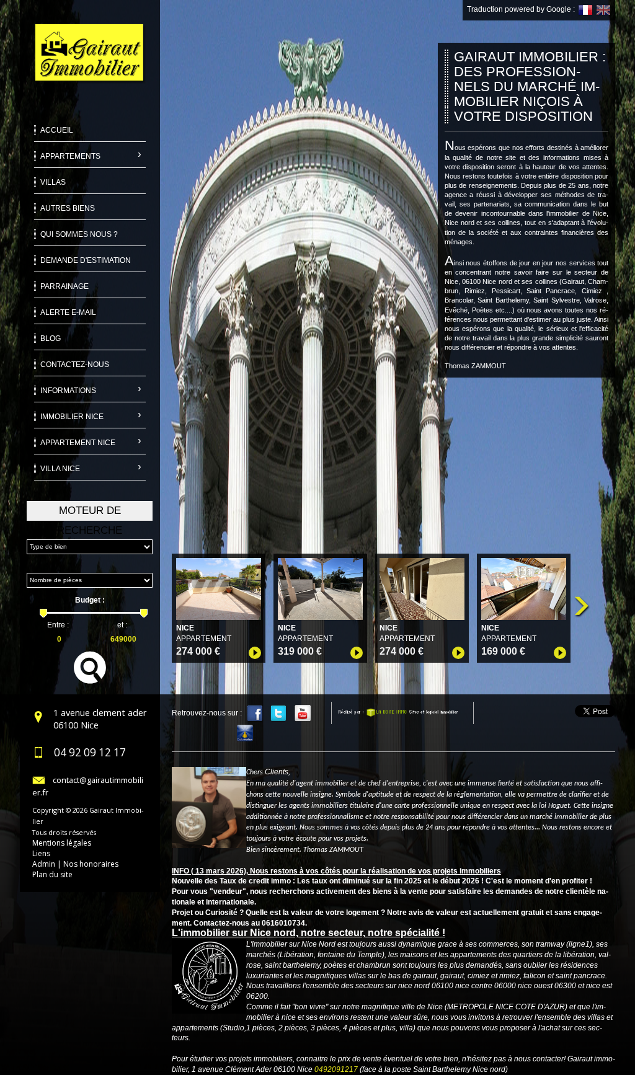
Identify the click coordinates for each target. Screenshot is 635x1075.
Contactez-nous (74, 364)
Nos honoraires (90, 864)
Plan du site (52, 874)
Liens (41, 853)
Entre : (58, 625)
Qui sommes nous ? (79, 234)
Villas (53, 182)
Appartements (70, 156)
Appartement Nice (77, 442)
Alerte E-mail (68, 312)
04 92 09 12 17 (90, 752)
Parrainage (64, 286)
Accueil (56, 130)
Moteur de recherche (89, 513)
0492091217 (336, 1069)
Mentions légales (61, 843)
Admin (43, 864)
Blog (50, 338)
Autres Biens (67, 208)
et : (122, 625)
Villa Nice (60, 468)
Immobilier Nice (72, 416)
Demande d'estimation (85, 260)
